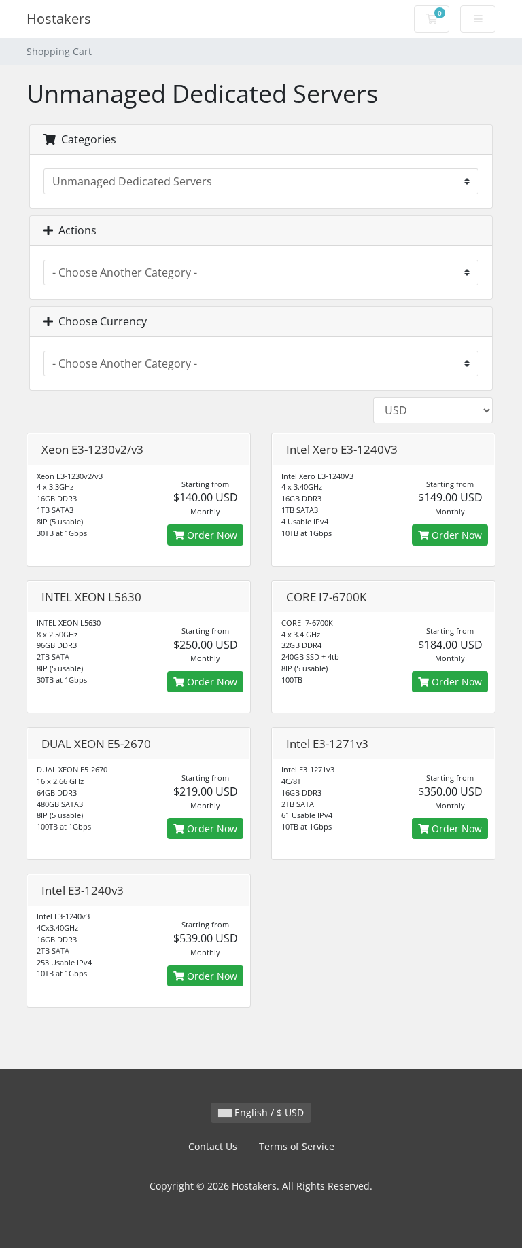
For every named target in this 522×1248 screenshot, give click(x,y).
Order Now (210, 535)
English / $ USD (268, 1112)
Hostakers (59, 19)
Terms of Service (296, 1146)
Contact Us (212, 1146)
